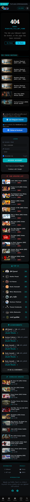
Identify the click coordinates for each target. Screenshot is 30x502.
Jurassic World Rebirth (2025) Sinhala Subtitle (19, 250)
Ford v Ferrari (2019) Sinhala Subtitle (18, 449)
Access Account (15, 160)
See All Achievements (15, 370)
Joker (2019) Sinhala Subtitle (18, 429)
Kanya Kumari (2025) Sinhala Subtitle (18, 395)
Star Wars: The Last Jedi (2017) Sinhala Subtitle (19, 408)
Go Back (20, 43)
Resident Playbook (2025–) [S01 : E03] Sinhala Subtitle (19, 86)
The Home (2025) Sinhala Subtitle (18, 236)
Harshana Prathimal (10, 337)
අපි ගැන (8, 472)
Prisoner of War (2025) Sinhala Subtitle (19, 208)
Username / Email (9, 142)
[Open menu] (27, 8)
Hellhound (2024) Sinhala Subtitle (17, 257)
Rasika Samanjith (10, 345)
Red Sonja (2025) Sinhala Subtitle (18, 222)
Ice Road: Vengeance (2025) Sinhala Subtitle (18, 243)
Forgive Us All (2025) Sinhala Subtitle (19, 187)
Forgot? (25, 156)
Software (8, 469)
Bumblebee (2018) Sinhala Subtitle (18, 415)
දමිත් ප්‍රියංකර (9, 329)
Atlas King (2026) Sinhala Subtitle (19, 94)
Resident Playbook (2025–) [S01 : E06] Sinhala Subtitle (19, 62)
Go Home (10, 43)
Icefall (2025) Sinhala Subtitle (19, 180)
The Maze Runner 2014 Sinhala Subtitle (19, 402)
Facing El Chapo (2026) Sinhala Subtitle (21, 102)
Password (6, 149)
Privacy (23, 469)
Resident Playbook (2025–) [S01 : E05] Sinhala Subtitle (19, 70)
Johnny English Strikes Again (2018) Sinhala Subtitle (19, 442)
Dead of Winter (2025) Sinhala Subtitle (19, 215)
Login (22, 8)
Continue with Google (15, 169)
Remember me (9, 156)
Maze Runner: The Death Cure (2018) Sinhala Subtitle (19, 422)
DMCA (23, 472)
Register (22, 166)
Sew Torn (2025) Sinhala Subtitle (17, 388)
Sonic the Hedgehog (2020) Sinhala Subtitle (18, 456)
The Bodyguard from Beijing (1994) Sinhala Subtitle (18, 194)
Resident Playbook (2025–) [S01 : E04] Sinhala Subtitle (19, 78)
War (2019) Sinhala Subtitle (18, 436)
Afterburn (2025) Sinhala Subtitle (17, 201)
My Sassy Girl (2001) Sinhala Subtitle (18, 381)
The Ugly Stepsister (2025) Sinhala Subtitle (18, 229)
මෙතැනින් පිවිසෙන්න (10, 333)
